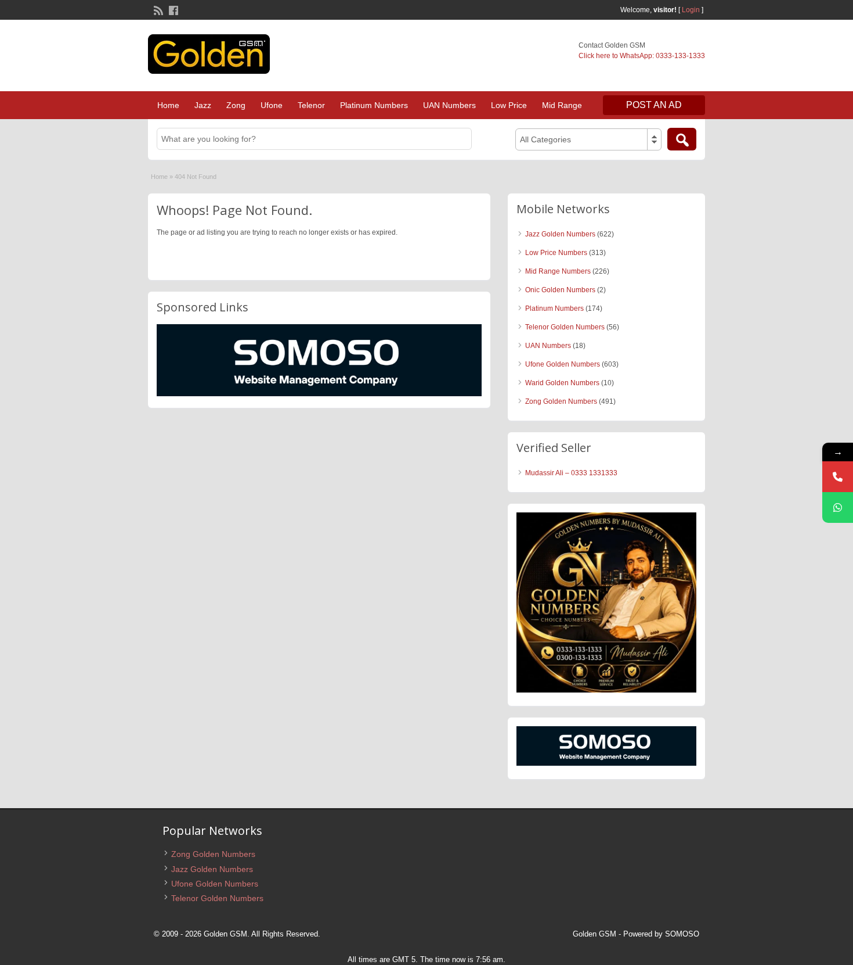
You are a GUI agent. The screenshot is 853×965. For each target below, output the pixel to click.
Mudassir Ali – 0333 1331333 (571, 473)
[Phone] (837, 476)
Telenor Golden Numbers (565, 327)
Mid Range (562, 105)
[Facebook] (172, 9)
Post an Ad (654, 105)
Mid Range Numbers (558, 271)
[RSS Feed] (157, 9)
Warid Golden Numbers (562, 383)
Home (168, 105)
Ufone (272, 105)
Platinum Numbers (374, 105)
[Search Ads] (681, 139)
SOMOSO (682, 934)
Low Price (509, 105)
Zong (235, 105)
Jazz (202, 105)
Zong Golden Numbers (561, 401)
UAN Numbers (449, 105)
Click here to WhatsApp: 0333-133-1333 (642, 56)
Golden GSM (594, 934)
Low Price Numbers (556, 253)
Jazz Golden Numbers (560, 234)
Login (691, 10)
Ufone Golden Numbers (562, 364)
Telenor (311, 105)
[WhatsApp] (837, 507)
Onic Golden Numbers (560, 290)
